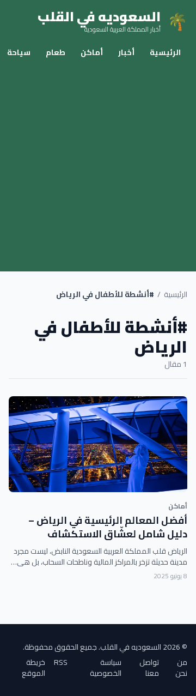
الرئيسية (165, 52)
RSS (61, 663)
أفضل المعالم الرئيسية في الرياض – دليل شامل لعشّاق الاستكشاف (107, 527)
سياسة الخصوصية (105, 668)
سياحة (18, 52)
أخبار (126, 52)
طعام (55, 52)
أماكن (92, 52)
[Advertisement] (98, 168)
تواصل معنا (149, 668)
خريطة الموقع (33, 668)
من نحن (181, 668)
